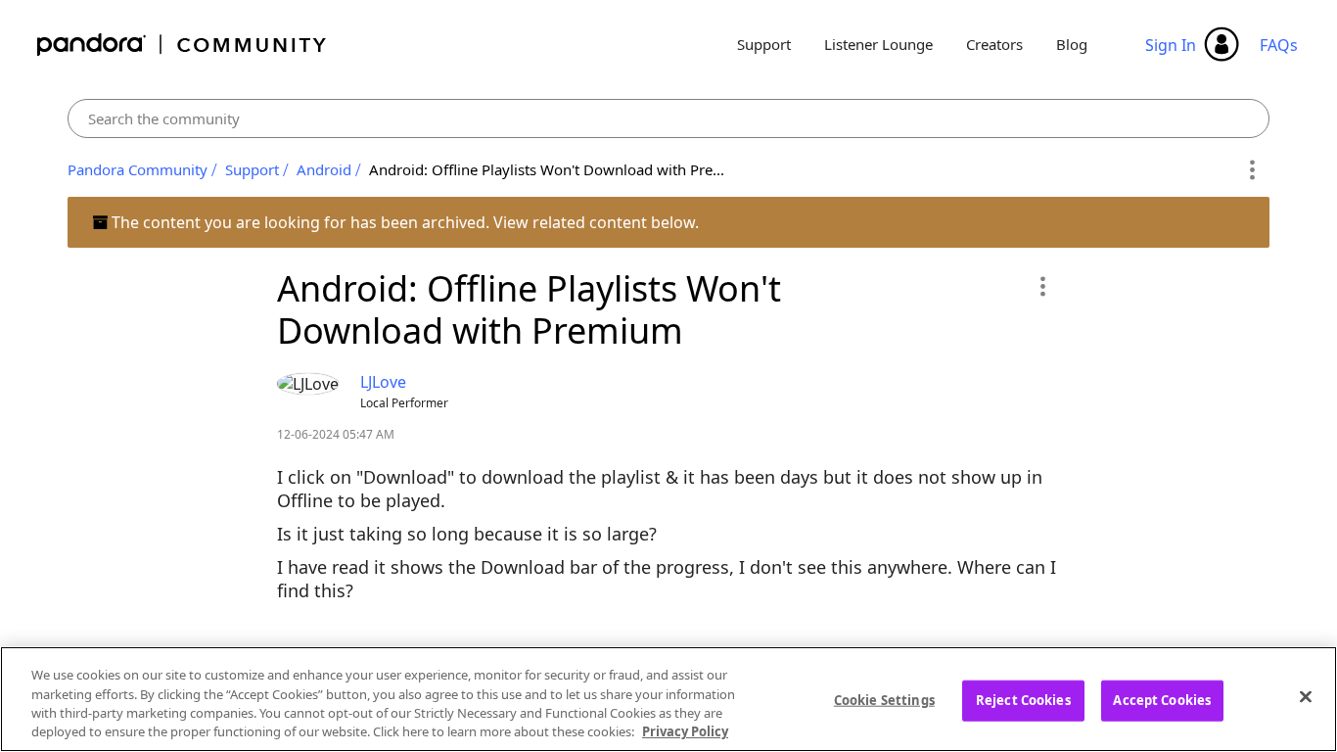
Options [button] (1251, 170)
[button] (1042, 286)
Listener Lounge (878, 44)
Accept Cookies (1162, 700)
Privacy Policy (685, 731)
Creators (994, 44)
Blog (1071, 44)
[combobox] (668, 118)
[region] (668, 699)
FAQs (1279, 45)
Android (324, 169)
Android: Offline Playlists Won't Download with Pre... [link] (546, 169)
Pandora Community (182, 44)
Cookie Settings (884, 700)
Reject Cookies (1023, 700)
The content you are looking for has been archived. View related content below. (403, 222)
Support (764, 44)
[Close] (1305, 696)
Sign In (1170, 45)
